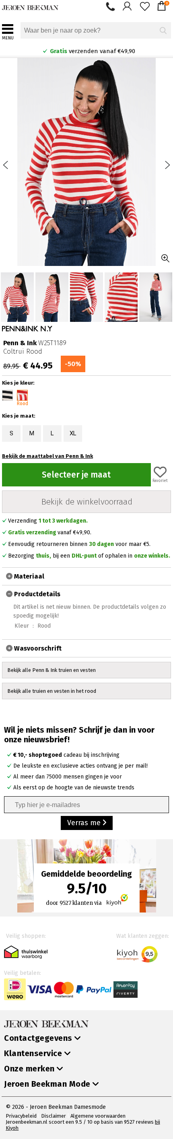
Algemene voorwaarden (98, 1116)
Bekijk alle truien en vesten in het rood (51, 691)
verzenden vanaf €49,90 (90, 51)
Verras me (85, 822)
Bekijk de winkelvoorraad (86, 501)
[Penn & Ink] (27, 329)
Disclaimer (53, 1116)
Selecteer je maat (76, 475)
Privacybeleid (21, 1116)
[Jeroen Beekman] (30, 6)
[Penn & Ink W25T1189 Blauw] (7, 395)
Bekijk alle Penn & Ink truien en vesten (51, 670)
